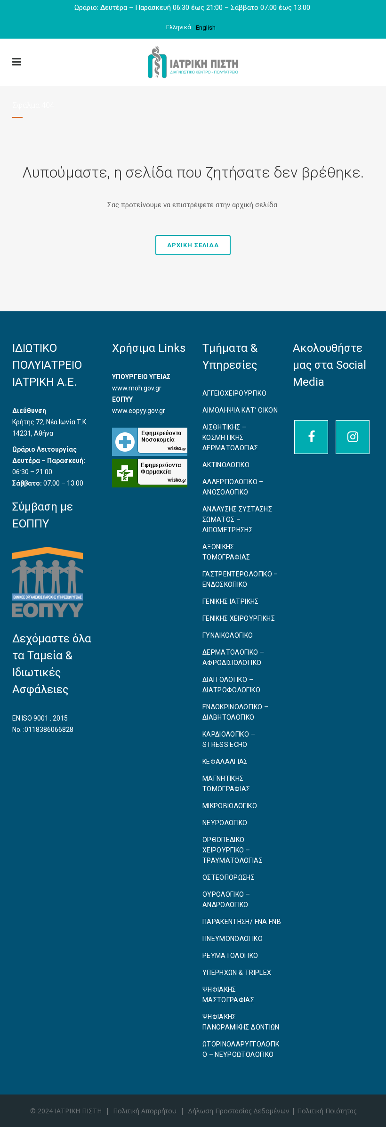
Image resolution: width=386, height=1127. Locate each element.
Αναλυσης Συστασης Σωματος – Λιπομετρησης (237, 519)
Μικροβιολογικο (229, 806)
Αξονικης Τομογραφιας (226, 552)
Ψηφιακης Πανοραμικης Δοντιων (241, 1022)
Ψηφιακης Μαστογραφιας (228, 995)
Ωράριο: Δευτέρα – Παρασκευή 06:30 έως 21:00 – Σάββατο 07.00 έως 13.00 (193, 7)
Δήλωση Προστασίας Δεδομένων (239, 1110)
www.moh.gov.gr (136, 388)
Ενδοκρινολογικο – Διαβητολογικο (235, 712)
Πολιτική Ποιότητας (326, 1110)
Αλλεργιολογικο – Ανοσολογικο (233, 487)
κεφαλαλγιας (225, 761)
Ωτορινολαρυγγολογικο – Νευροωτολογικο (241, 1049)
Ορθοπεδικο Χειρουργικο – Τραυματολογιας (232, 850)
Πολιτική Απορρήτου (145, 1110)
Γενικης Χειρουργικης (238, 618)
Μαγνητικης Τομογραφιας (226, 784)
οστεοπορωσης (228, 877)
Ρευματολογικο (230, 955)
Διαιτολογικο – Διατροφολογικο (231, 685)
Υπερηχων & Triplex (236, 972)
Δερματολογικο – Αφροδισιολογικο (233, 657)
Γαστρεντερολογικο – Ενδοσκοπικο (240, 579)
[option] (205, 27)
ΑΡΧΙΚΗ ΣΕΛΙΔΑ (193, 245)
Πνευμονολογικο (232, 938)
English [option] (206, 27)
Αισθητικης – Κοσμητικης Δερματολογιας (230, 437)
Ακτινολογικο (225, 465)
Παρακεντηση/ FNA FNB (241, 921)
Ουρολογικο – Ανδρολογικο (226, 899)
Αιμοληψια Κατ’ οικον (240, 410)
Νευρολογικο (225, 823)
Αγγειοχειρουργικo (234, 393)
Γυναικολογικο (227, 635)
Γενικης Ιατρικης (230, 601)
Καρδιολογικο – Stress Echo (228, 739)
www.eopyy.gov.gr (138, 410)
